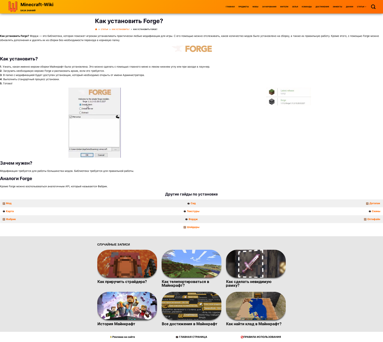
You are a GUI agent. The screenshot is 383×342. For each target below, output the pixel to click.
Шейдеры (193, 227)
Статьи (360, 7)
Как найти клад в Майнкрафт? (254, 324)
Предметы (243, 7)
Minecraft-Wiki (36, 4)
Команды (307, 7)
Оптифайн (373, 219)
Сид (193, 203)
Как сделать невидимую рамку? (249, 283)
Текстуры (193, 211)
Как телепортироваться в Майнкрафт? (185, 283)
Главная (230, 7)
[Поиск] (373, 6)
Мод (9, 203)
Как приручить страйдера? (122, 281)
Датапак (374, 203)
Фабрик (11, 219)
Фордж (193, 219)
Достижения (322, 7)
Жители (284, 7)
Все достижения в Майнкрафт (189, 324)
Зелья (295, 7)
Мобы (255, 7)
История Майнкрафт (116, 324)
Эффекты (337, 7)
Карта (10, 211)
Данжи (349, 7)
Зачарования (269, 7)
